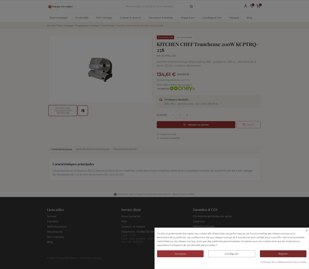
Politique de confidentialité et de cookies (283, 262)
